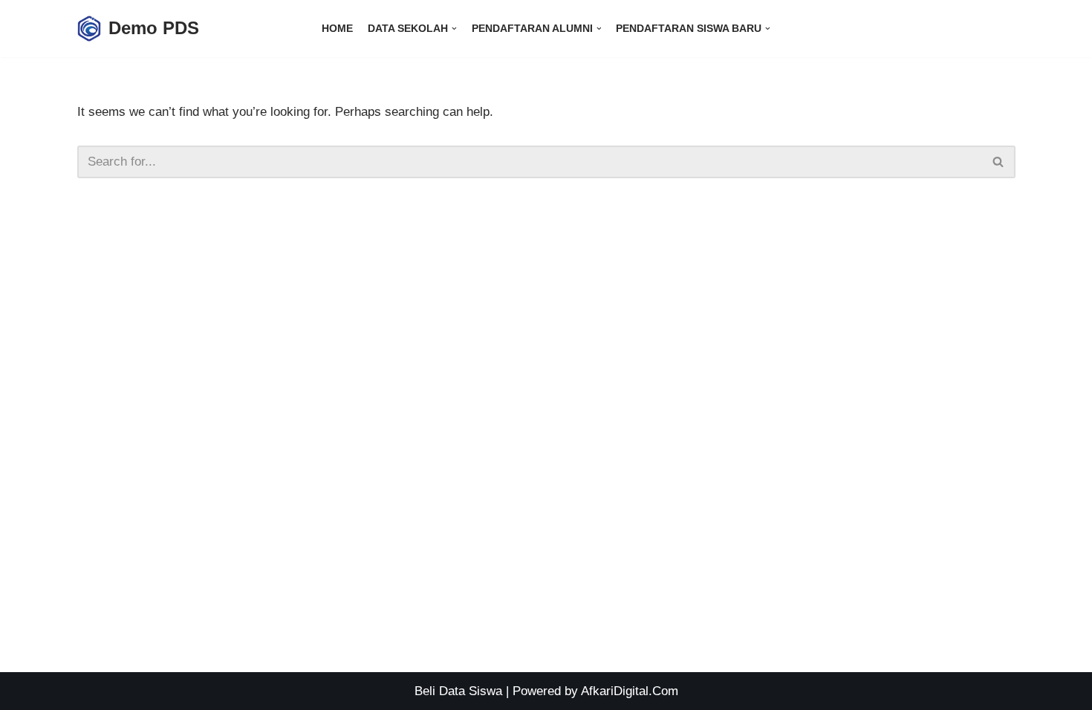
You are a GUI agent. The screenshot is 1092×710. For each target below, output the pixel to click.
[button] (998, 161)
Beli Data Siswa (458, 691)
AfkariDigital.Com (629, 691)
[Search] (998, 162)
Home (337, 28)
